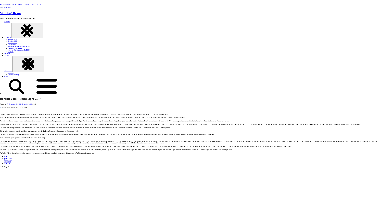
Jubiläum (7, 53)
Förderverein (8, 71)
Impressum (7, 162)
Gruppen (7, 55)
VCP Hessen (8, 158)
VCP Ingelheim (10, 13)
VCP (5, 156)
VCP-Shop (7, 163)
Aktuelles (7, 22)
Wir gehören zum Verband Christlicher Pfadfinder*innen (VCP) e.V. (21, 4)
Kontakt (6, 76)
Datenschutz (8, 160)
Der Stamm (8, 37)
